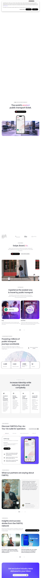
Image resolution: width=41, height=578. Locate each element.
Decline (35, 9)
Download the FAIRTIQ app (21, 111)
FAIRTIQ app (7, 433)
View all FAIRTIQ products (33, 428)
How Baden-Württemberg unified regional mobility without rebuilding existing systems (10, 551)
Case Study (3, 547)
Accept (29, 9)
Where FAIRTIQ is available (25, 253)
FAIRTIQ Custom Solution (24, 433)
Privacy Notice (6, 5)
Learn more (6, 448)
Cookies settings (22, 9)
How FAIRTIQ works (16, 253)
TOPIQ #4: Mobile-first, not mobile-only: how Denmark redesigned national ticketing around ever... (29, 551)
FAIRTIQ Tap (34, 433)
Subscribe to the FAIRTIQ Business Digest (20, 575)
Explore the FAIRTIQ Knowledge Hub (31, 530)
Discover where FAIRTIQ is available (34, 348)
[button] (24, 330)
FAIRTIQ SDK (14, 433)
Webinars (22, 547)
